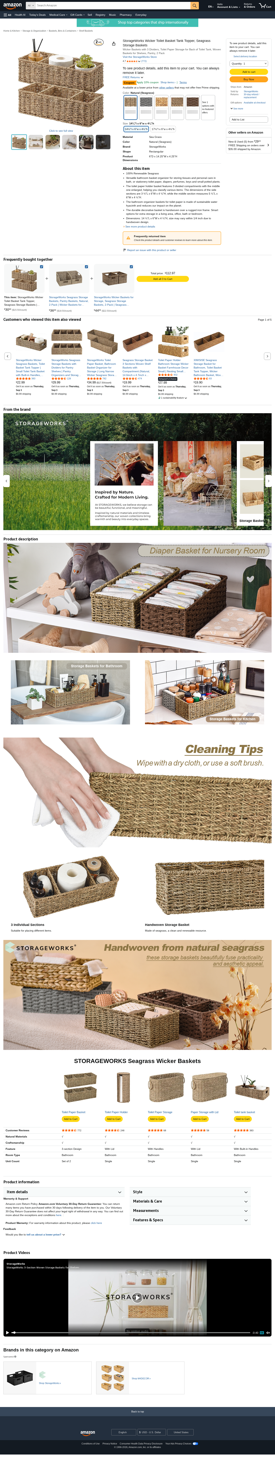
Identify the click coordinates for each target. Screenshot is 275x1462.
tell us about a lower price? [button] (44, 1234)
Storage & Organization (34, 31)
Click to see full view (61, 130)
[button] (7, 15)
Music (112, 14)
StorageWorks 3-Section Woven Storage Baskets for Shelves (43, 1267)
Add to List (238, 119)
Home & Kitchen (11, 31)
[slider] (130, 1332)
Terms (183, 82)
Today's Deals (37, 14)
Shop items (167, 82)
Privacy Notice (110, 1443)
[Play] (7, 1332)
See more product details (140, 226)
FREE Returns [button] (131, 77)
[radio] (19, 142)
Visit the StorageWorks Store (140, 56)
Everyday (140, 14)
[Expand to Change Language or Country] (133, 1432)
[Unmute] (268, 1333)
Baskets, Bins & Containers (62, 31)
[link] (69, 278)
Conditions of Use (91, 1443)
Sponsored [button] (8, 1356)
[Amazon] (13, 5)
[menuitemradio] (262, 1332)
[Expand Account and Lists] (239, 7)
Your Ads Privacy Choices (178, 1443)
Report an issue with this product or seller (151, 250)
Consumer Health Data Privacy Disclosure (141, 1443)
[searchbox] (113, 5)
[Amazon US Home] (88, 1433)
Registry (100, 14)
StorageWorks (251, 91)
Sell (90, 14)
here (58, 1215)
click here (96, 1222)
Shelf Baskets (86, 31)
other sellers (166, 87)
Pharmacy (126, 14)
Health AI (20, 14)
